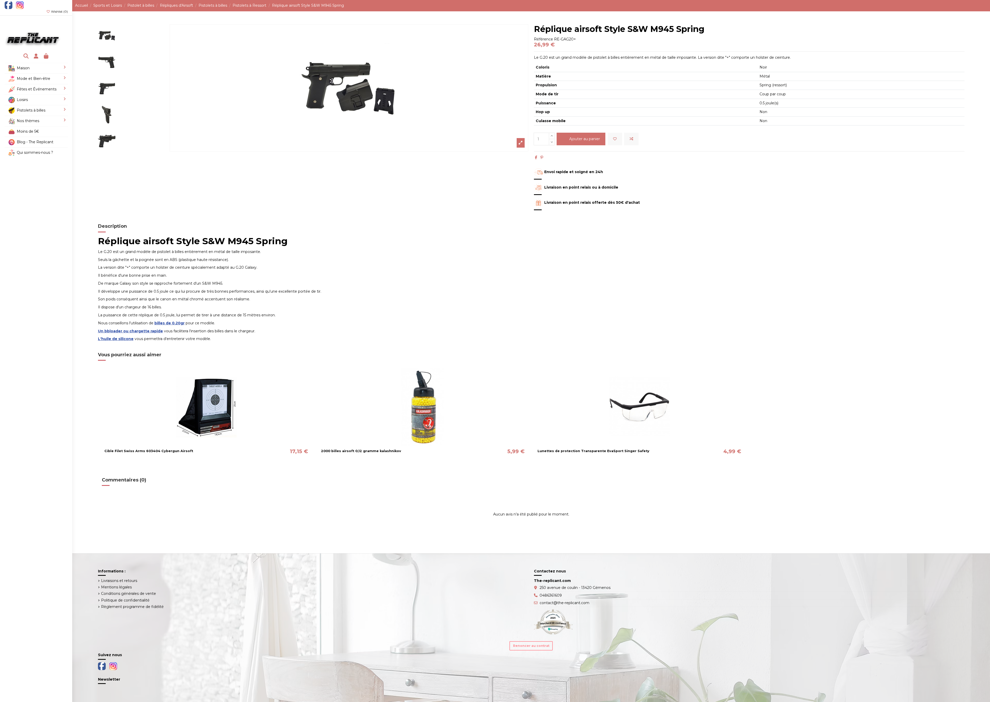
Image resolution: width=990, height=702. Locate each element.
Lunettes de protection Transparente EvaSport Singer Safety (593, 451)
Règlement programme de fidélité (132, 606)
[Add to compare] (631, 139)
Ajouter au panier (584, 139)
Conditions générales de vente (128, 593)
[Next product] (986, 5)
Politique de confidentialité (125, 600)
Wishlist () (59, 11)
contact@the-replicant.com (564, 602)
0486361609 (551, 595)
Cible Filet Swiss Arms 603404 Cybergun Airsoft (148, 451)
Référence (543, 39)
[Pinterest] (541, 157)
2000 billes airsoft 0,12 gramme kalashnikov (361, 451)
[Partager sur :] (536, 157)
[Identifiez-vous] (36, 57)
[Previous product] (983, 5)
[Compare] (206, 444)
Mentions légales (116, 587)
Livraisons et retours (119, 580)
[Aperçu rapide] (213, 444)
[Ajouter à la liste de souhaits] (615, 139)
